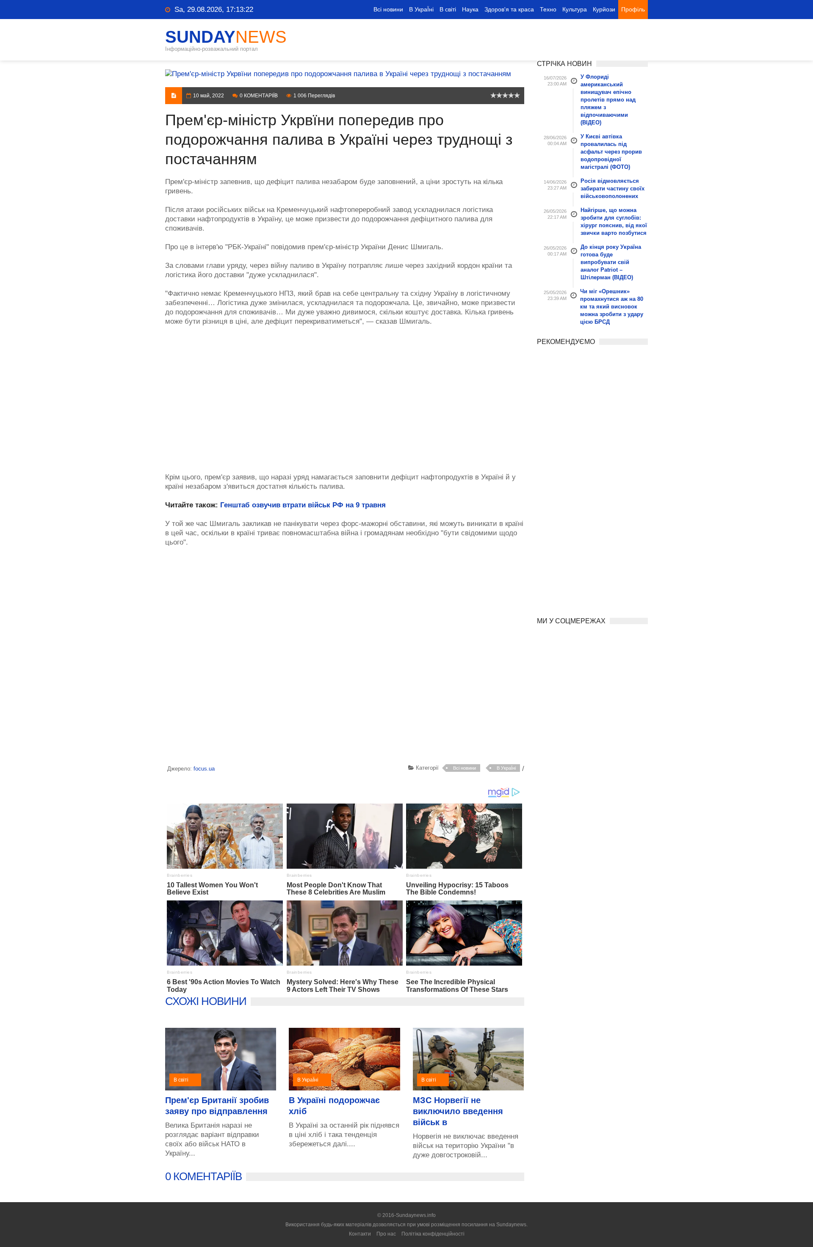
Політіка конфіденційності (433, 1234)
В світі (448, 9)
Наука (470, 9)
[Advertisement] (344, 395)
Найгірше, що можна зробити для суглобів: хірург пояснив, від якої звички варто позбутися (614, 221)
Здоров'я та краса (509, 9)
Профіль (633, 9)
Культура (574, 9)
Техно (548, 9)
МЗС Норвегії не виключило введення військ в (458, 1111)
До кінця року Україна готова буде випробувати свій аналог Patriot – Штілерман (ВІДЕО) (611, 262)
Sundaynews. (512, 1225)
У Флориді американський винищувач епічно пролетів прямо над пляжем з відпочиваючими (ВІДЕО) (608, 100)
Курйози (604, 9)
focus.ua (204, 768)
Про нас (386, 1234)
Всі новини (388, 9)
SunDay (226, 37)
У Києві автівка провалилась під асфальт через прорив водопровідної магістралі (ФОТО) (611, 151)
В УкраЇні (421, 9)
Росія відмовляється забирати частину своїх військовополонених (612, 188)
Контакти (360, 1234)
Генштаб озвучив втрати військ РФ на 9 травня (303, 505)
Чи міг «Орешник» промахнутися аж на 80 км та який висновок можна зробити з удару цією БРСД (611, 306)
